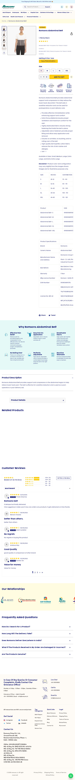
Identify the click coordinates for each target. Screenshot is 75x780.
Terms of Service (64, 719)
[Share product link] (71, 34)
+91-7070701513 (55, 682)
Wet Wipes (24, 12)
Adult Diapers (7, 12)
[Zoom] (21, 40)
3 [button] (37, 572)
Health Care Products (17, 16)
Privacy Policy (63, 713)
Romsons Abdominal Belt (18, 21)
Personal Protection (33, 16)
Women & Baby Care (63, 12)
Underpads (15, 12)
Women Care (38, 728)
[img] (15, 494)
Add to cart (7, 450)
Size (40, 66)
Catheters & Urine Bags (47, 12)
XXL (67, 70)
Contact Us (50, 725)
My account (62, 725)
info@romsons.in (56, 698)
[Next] (4, 52)
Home (4, 21)
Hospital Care (34, 12)
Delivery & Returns (52, 716)
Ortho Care (6, 16)
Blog (48, 722)
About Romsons (51, 713)
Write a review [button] (63, 478)
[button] (43, 41)
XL (59, 70)
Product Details (18, 400)
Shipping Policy (63, 716)
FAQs (48, 719)
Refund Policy (63, 722)
